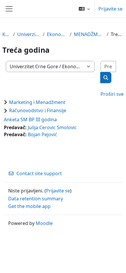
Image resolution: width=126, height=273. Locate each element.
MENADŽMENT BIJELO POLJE (89, 34)
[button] (84, 9)
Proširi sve (112, 94)
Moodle (44, 223)
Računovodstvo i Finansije (37, 110)
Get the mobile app (29, 206)
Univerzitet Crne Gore (28, 34)
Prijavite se (110, 9)
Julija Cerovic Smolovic (52, 127)
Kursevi (6, 34)
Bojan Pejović (42, 134)
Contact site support (39, 173)
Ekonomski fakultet (57, 34)
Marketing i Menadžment (37, 102)
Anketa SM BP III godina (30, 119)
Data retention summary (35, 198)
